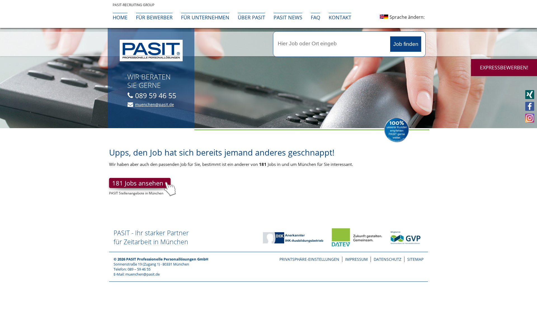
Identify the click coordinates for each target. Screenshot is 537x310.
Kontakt (340, 17)
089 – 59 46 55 (139, 269)
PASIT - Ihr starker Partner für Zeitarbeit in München (151, 237)
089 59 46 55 (155, 95)
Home (120, 17)
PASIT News (288, 17)
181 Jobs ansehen (137, 183)
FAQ (315, 17)
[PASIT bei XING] (529, 94)
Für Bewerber (154, 17)
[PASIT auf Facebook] (529, 106)
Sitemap (415, 259)
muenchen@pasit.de (154, 104)
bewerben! (504, 67)
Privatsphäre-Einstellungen (309, 259)
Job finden (405, 44)
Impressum (356, 259)
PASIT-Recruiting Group (133, 5)
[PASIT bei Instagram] (529, 118)
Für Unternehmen (205, 17)
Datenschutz (387, 259)
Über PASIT (251, 17)
